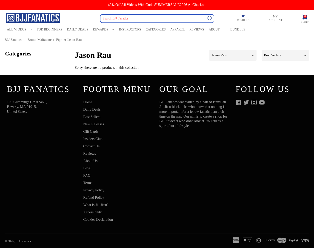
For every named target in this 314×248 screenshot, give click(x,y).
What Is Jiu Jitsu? (95, 205)
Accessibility (92, 212)
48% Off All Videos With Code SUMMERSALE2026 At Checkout (157, 5)
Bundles (237, 29)
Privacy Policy (93, 190)
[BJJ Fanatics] (33, 18)
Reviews (196, 29)
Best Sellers (91, 117)
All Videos (16, 29)
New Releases (93, 124)
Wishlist (243, 20)
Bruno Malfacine (40, 39)
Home (87, 102)
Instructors (130, 29)
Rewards (100, 29)
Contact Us (91, 146)
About (214, 29)
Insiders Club (93, 139)
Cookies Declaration (98, 219)
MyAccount (275, 18)
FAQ (87, 175)
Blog (86, 168)
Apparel (177, 29)
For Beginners (49, 29)
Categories (156, 29)
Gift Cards (90, 131)
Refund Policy (93, 197)
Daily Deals (77, 29)
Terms (87, 183)
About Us (90, 161)
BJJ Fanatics (13, 39)
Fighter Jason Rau (69, 39)
